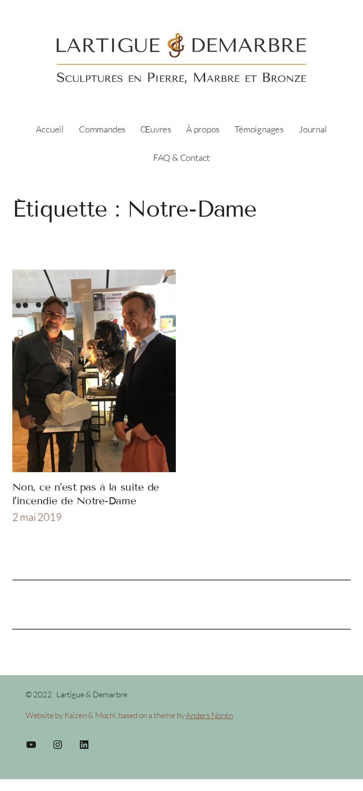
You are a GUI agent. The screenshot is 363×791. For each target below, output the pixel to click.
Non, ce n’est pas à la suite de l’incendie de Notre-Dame (85, 494)
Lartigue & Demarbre (92, 694)
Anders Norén (209, 715)
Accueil (50, 129)
